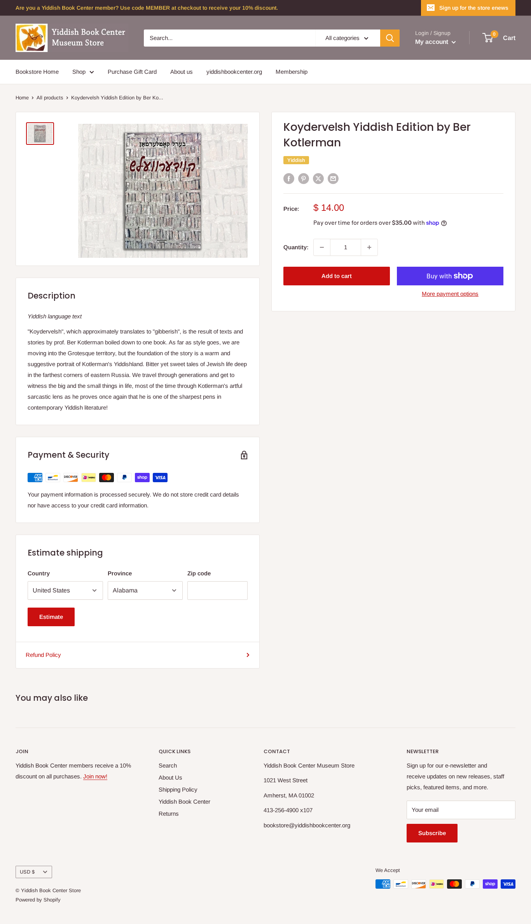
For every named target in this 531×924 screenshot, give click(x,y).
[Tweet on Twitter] (318, 178)
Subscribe (432, 833)
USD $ (27, 872)
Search (168, 765)
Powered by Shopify (38, 900)
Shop (79, 71)
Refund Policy (43, 654)
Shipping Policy (178, 789)
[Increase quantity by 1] (369, 247)
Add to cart (336, 276)
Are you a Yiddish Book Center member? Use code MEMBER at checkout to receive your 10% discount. (147, 8)
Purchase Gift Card (132, 71)
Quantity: (296, 247)
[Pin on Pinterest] (303, 178)
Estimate (51, 616)
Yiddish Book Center (184, 801)
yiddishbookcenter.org (234, 71)
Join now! (95, 776)
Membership (291, 71)
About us (181, 71)
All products (50, 98)
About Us (170, 777)
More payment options (450, 293)
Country (39, 573)
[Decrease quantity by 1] (322, 247)
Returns (169, 813)
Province (120, 573)
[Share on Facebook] (288, 178)
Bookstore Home (37, 71)
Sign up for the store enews (473, 8)
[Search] (390, 38)
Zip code (199, 573)
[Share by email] (333, 178)
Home (22, 98)
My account (432, 41)
